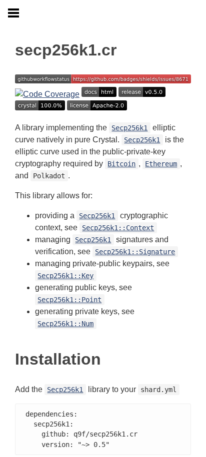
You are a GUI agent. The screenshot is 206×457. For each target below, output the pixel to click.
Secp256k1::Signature (135, 252)
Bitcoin (122, 164)
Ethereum (161, 164)
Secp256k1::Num (66, 324)
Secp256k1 (130, 128)
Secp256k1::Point (70, 300)
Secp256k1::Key (66, 276)
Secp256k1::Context (118, 228)
